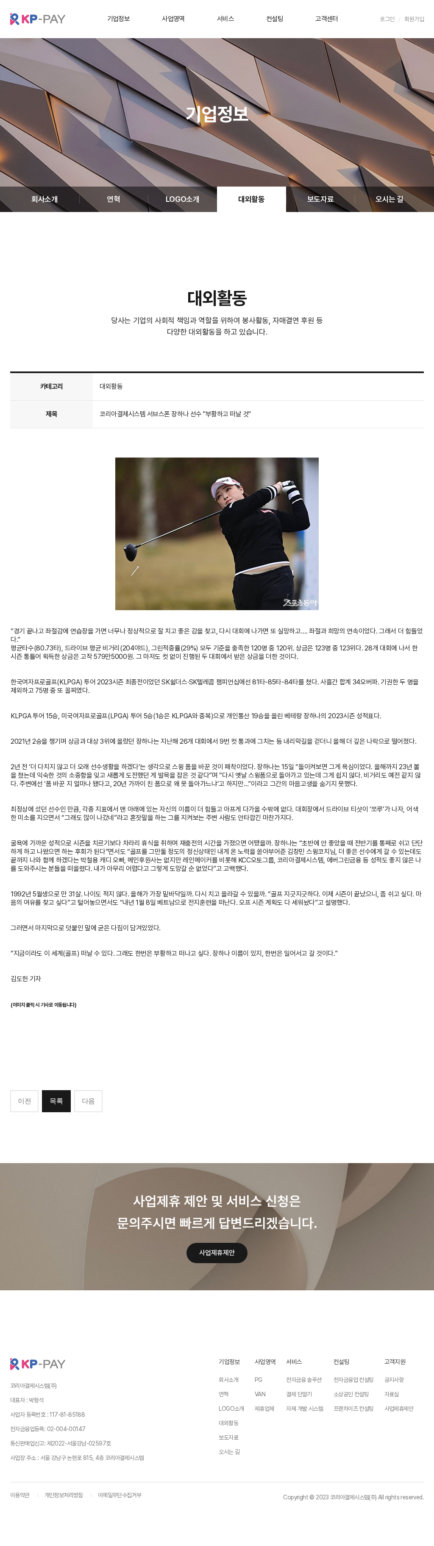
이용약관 (20, 1495)
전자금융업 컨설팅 (354, 1380)
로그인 (387, 19)
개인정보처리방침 (64, 1495)
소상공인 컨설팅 (351, 1394)
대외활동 (251, 199)
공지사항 (394, 1380)
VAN (260, 1394)
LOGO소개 (183, 199)
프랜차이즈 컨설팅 (354, 1409)
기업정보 (118, 19)
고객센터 (326, 19)
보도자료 (320, 199)
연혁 (113, 199)
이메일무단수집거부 (120, 1495)
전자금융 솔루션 (303, 1380)
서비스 (225, 19)
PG (258, 1380)
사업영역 (173, 19)
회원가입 (414, 19)
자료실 (391, 1394)
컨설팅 (274, 19)
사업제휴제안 (217, 1253)
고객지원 (395, 1362)
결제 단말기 (299, 1394)
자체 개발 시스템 (304, 1409)
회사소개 (44, 199)
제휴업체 (264, 1409)
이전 (24, 1101)
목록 (56, 1101)
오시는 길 (389, 199)
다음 (88, 1101)
